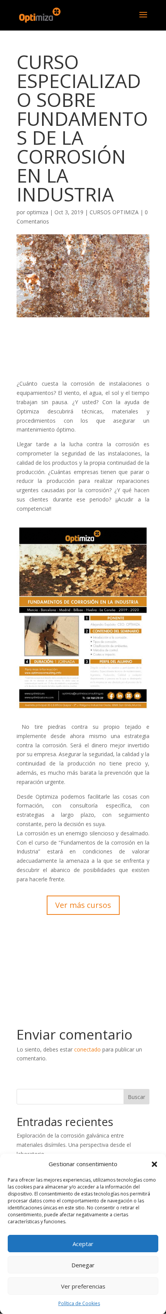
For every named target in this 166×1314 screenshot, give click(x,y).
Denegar (83, 1265)
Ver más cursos (83, 905)
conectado (87, 1049)
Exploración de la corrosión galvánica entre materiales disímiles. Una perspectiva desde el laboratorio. (74, 1145)
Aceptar (83, 1244)
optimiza (37, 212)
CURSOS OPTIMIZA (114, 212)
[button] (154, 1164)
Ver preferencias (83, 1286)
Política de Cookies (79, 1303)
